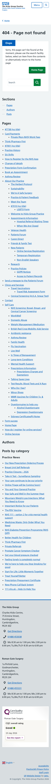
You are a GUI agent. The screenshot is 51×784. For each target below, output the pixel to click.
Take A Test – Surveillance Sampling (22, 476)
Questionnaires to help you (24, 404)
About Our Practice (14, 181)
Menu (37, 5)
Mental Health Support (22, 364)
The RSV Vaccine (13, 510)
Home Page (37, 69)
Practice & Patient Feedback (25, 197)
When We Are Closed (27, 225)
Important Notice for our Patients (21, 505)
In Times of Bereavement (23, 355)
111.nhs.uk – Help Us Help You (20, 589)
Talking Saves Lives (20, 379)
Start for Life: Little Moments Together (24, 571)
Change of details (14, 163)
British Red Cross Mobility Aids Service (30, 328)
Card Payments (12, 133)
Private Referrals (13, 546)
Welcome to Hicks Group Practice (27, 213)
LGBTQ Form (23, 209)
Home (7, 20)
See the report (13, 738)
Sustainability (17, 188)
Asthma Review (12, 176)
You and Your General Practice (20, 489)
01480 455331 (15, 688)
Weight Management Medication (28, 324)
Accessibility (43, 766)
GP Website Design (32, 776)
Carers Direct (17, 239)
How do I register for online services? (23, 429)
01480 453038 (15, 636)
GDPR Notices (24, 272)
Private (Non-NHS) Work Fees (25, 137)
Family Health (18, 342)
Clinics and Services (14, 285)
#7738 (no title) (12, 129)
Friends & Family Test (21, 243)
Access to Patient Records (29, 276)
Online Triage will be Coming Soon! (22, 485)
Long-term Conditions (22, 359)
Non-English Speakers (28, 259)
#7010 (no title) (18, 206)
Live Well (15, 350)
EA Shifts (9, 154)
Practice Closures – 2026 (17, 471)
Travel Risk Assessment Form (31, 291)
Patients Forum (18, 234)
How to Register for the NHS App (21, 159)
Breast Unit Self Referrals (17, 467)
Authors (11, 109)
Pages (9, 105)
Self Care (9, 304)
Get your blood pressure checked (21, 555)
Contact (9, 300)
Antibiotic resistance (21, 333)
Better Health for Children (18, 537)
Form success (11, 421)
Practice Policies (18, 268)
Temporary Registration (29, 255)
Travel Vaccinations (20, 288)
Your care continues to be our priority (24, 480)
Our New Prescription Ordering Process (24, 463)
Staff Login (44, 772)
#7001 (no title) (12, 146)
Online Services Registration (31, 251)
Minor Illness (17, 392)
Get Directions (15, 631)
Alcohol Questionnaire (28, 407)
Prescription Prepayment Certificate (22, 580)
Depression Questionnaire (30, 412)
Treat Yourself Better (15, 576)
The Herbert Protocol (21, 184)
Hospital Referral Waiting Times (32, 221)
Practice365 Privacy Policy (37, 769)
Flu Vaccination (18, 346)
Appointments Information (24, 218)
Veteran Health (18, 230)
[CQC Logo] (13, 714)
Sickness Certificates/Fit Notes (25, 416)
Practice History (12, 150)
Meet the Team (18, 201)
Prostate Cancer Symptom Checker (22, 550)
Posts (9, 114)
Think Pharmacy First (15, 141)
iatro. (46, 776)
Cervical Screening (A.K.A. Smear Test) (30, 296)
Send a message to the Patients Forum (24, 280)
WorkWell (16, 315)
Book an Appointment (16, 172)
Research (15, 264)
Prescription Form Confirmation (20, 167)
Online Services (12, 434)
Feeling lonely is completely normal (22, 559)
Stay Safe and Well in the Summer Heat (24, 493)
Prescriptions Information (23, 368)
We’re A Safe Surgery (21, 193)
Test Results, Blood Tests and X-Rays (28, 383)
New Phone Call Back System (19, 584)
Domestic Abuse (19, 320)
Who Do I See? (18, 388)
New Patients (17, 247)
